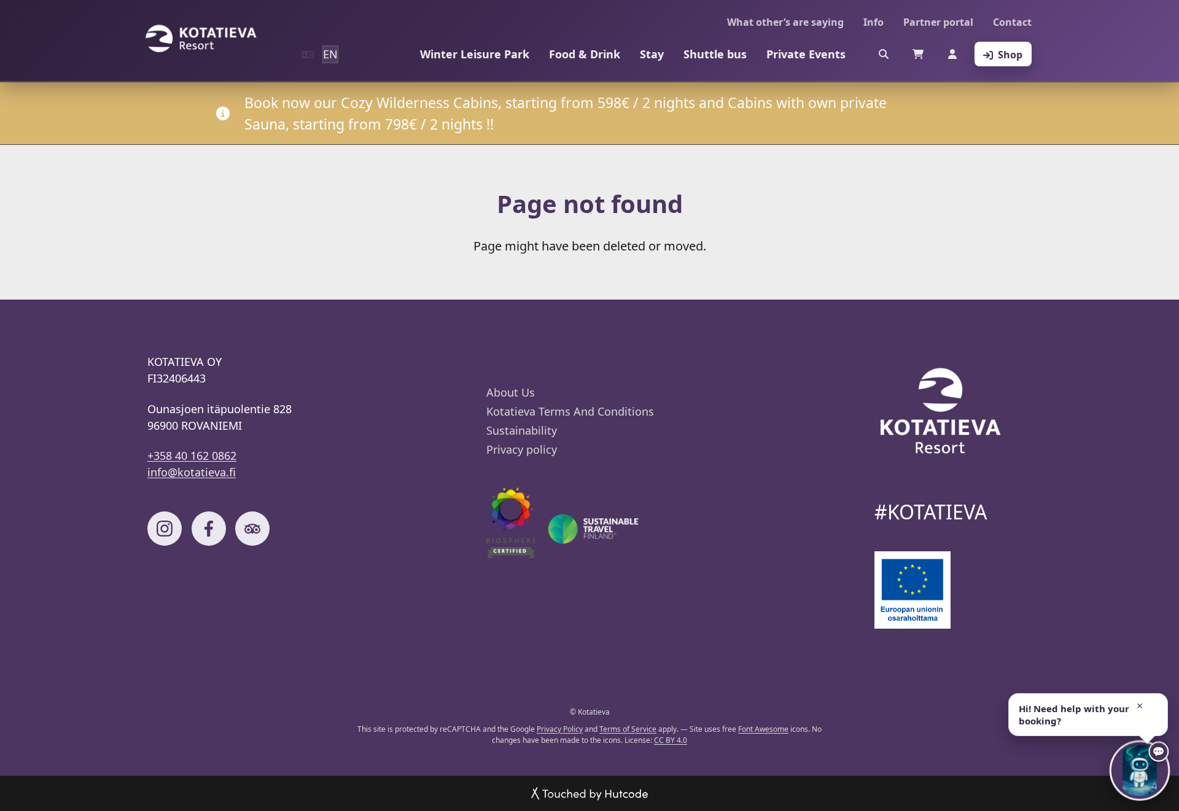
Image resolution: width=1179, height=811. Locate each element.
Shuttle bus (715, 54)
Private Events (806, 54)
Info (873, 22)
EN (330, 54)
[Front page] (201, 38)
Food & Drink (584, 54)
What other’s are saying (785, 22)
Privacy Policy (560, 729)
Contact (1012, 22)
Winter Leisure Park (474, 54)
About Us (510, 392)
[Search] (883, 54)
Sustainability (521, 430)
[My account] (952, 54)
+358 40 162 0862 (191, 455)
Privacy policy (521, 449)
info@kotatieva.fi (191, 472)
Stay (652, 54)
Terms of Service (627, 729)
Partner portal (938, 22)
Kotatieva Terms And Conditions (570, 411)
